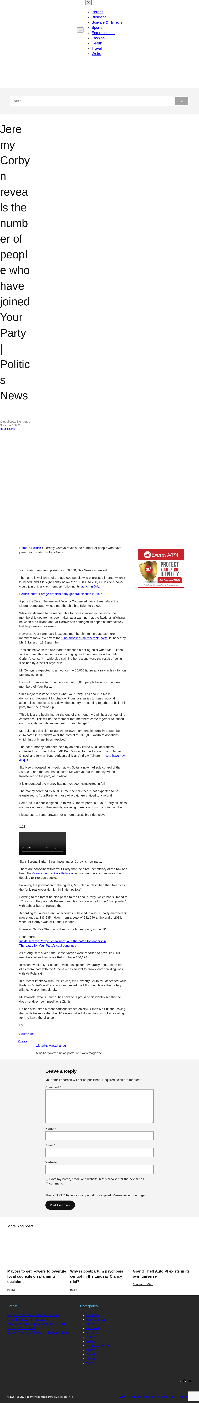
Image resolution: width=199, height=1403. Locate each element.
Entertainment (96, 1319)
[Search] (181, 101)
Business (92, 1315)
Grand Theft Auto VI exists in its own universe (161, 1274)
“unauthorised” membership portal (84, 638)
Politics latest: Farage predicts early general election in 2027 (60, 594)
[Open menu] (80, 30)
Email (50, 1145)
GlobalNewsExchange (51, 1045)
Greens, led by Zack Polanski (52, 873)
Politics (36, 548)
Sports (90, 1350)
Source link (27, 1034)
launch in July (90, 586)
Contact (139, 1397)
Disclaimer (153, 1397)
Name (50, 1128)
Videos (91, 1358)
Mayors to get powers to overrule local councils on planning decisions (36, 1276)
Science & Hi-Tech (143, 1284)
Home (23, 548)
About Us (126, 1397)
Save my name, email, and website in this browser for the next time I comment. (96, 1181)
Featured (92, 1328)
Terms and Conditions (177, 1397)
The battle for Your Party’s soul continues (47, 945)
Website (51, 1162)
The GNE (19, 1397)
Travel (90, 1354)
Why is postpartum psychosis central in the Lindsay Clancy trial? (96, 1276)
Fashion (91, 1324)
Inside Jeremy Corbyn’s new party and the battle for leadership (62, 941)
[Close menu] (88, 2)
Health (73, 1289)
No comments (7, 428)
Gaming (91, 1332)
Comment (53, 1087)
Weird (90, 1363)
